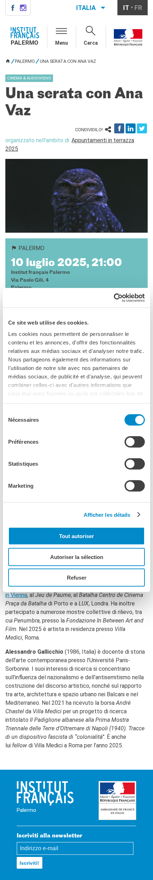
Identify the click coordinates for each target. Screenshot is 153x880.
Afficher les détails (107, 514)
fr (138, 7)
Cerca (91, 43)
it (126, 7)
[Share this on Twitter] (142, 128)
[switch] (135, 442)
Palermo (25, 61)
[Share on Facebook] (119, 128)
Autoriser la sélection (76, 557)
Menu (61, 43)
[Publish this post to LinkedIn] (131, 128)
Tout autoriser (76, 536)
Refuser (76, 578)
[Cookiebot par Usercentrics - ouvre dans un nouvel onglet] (114, 297)
